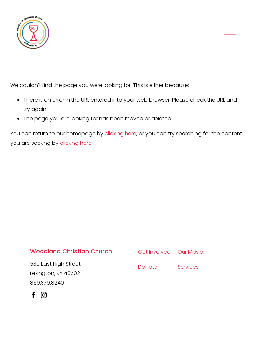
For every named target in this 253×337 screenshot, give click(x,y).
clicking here (120, 133)
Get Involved (154, 252)
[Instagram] (44, 295)
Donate (147, 267)
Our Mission (192, 252)
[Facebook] (33, 295)
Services (188, 267)
